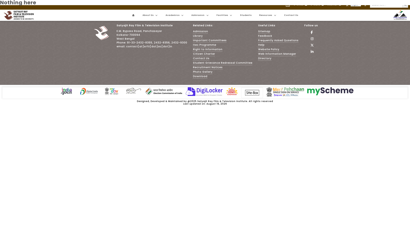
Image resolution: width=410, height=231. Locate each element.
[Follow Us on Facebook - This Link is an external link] (311, 32)
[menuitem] (133, 15)
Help (261, 45)
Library (198, 36)
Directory (264, 58)
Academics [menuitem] (173, 15)
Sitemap (264, 31)
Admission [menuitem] (198, 15)
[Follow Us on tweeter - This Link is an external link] (311, 45)
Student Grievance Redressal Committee (222, 63)
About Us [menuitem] (148, 15)
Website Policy (268, 49)
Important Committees (210, 40)
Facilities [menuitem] (222, 15)
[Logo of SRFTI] (19, 15)
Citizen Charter (204, 54)
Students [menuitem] (246, 15)
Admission (200, 31)
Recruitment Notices (208, 67)
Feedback (265, 36)
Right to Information (207, 49)
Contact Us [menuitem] (291, 15)
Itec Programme (204, 45)
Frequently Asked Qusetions (278, 40)
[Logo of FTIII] (400, 19)
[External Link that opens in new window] (66, 94)
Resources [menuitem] (265, 15)
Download (200, 76)
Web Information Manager (277, 54)
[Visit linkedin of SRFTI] (311, 52)
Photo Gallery (203, 72)
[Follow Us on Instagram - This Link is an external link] (311, 39)
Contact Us (201, 58)
